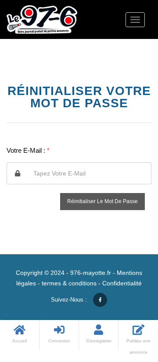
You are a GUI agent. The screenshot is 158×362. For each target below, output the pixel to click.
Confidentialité (122, 283)
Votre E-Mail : (28, 150)
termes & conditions (69, 283)
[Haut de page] (129, 307)
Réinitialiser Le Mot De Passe (102, 201)
